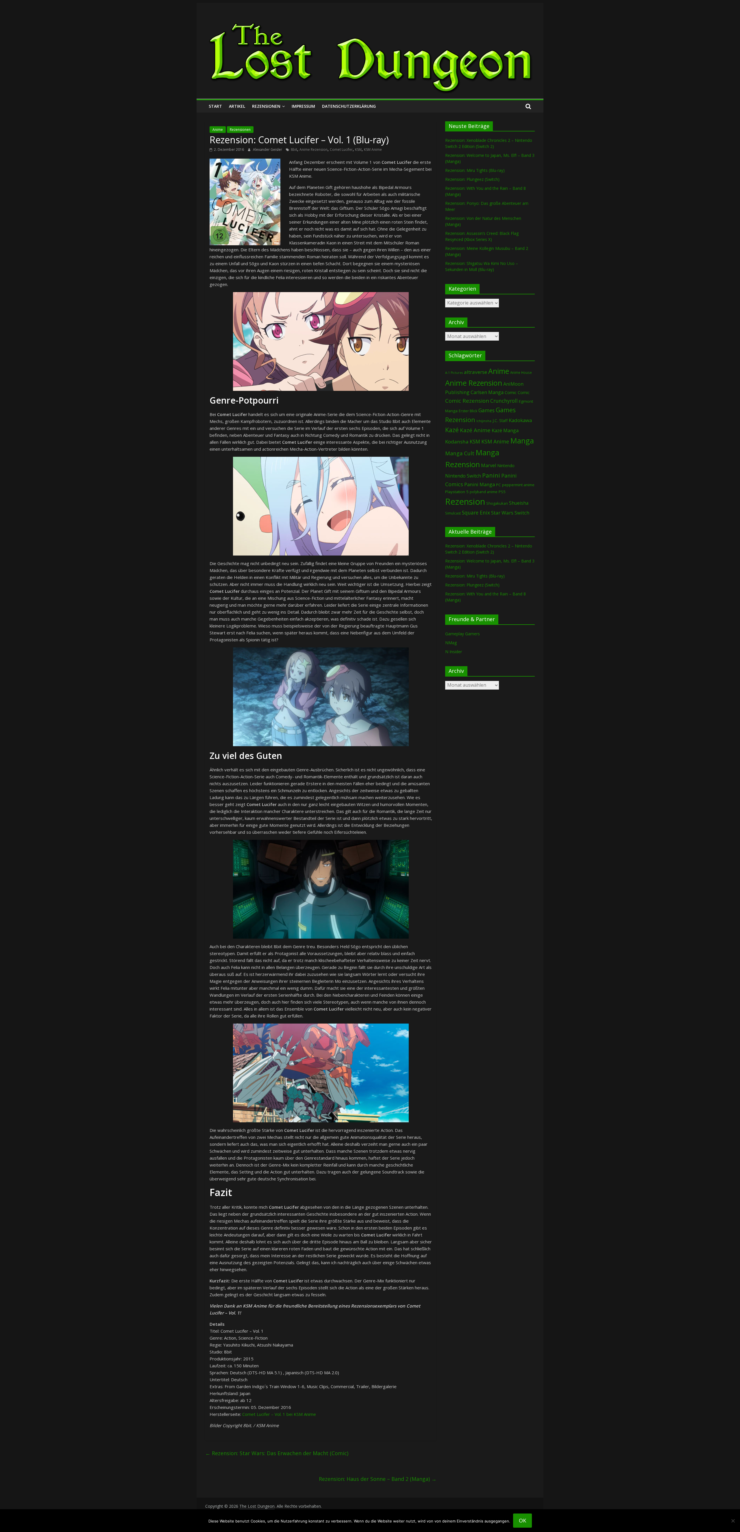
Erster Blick (468, 410)
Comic (511, 392)
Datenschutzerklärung (349, 106)
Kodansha (457, 441)
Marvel (488, 465)
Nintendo (506, 465)
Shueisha (518, 503)
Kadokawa (520, 420)
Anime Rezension (313, 149)
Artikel (237, 106)
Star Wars (502, 512)
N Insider (453, 651)
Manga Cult (459, 453)
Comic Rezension (467, 400)
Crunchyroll (504, 401)
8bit (294, 149)
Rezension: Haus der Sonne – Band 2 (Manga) (377, 1478)
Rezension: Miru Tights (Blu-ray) (475, 170)
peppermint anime (518, 484)
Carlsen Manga (487, 392)
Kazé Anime (475, 430)
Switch (522, 512)
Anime (217, 129)
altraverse (475, 372)
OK (522, 1520)
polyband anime (483, 491)
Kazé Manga (505, 430)
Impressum (303, 106)
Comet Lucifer (341, 149)
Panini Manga (479, 484)
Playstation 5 (457, 491)
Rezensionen (266, 106)
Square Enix (476, 512)
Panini (491, 475)
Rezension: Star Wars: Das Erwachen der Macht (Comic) (276, 1453)
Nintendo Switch (463, 476)
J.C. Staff (500, 420)
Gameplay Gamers (462, 633)
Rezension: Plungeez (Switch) (472, 179)
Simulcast (453, 513)
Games (486, 410)
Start (215, 106)
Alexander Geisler (268, 149)
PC (498, 484)
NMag (451, 642)
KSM (358, 149)
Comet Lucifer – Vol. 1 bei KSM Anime (279, 1414)
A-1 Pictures (454, 373)
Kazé (452, 430)
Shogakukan (497, 503)
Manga (522, 441)
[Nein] (733, 1521)
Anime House (521, 372)
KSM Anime (373, 149)
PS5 (502, 491)
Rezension (465, 501)
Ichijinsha (483, 421)
